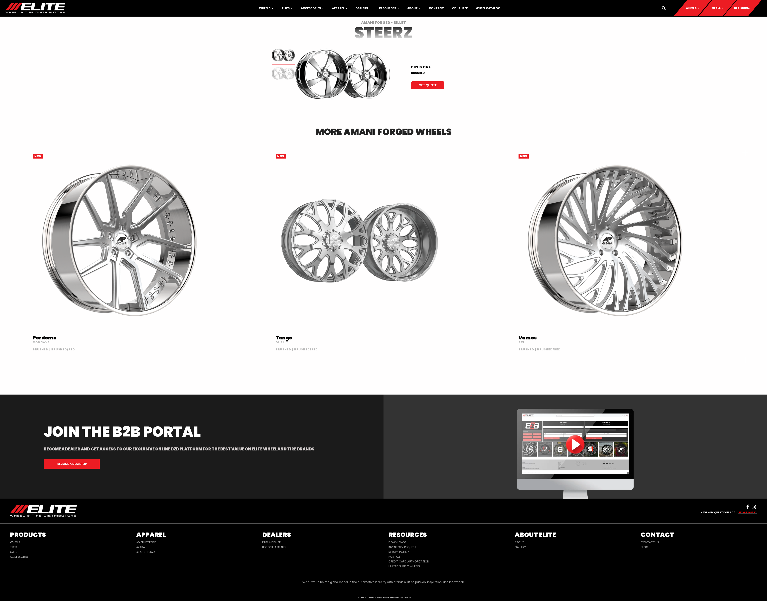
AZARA (140, 547)
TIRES (13, 547)
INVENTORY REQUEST (402, 547)
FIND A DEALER (271, 542)
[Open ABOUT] (420, 8)
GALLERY (520, 547)
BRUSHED (418, 73)
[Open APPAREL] (346, 8)
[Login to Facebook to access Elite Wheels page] (747, 507)
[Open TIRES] (292, 8)
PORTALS (394, 557)
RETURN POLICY (398, 552)
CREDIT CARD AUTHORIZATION (408, 561)
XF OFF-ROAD (145, 552)
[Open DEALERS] (370, 8)
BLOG (644, 547)
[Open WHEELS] (272, 8)
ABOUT (519, 542)
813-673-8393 (747, 512)
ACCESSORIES (19, 557)
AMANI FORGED (146, 542)
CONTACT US (650, 542)
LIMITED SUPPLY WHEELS (404, 566)
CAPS (13, 552)
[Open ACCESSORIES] (323, 8)
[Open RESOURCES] (398, 8)
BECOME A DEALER (274, 547)
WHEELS (15, 542)
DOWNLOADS (397, 542)
